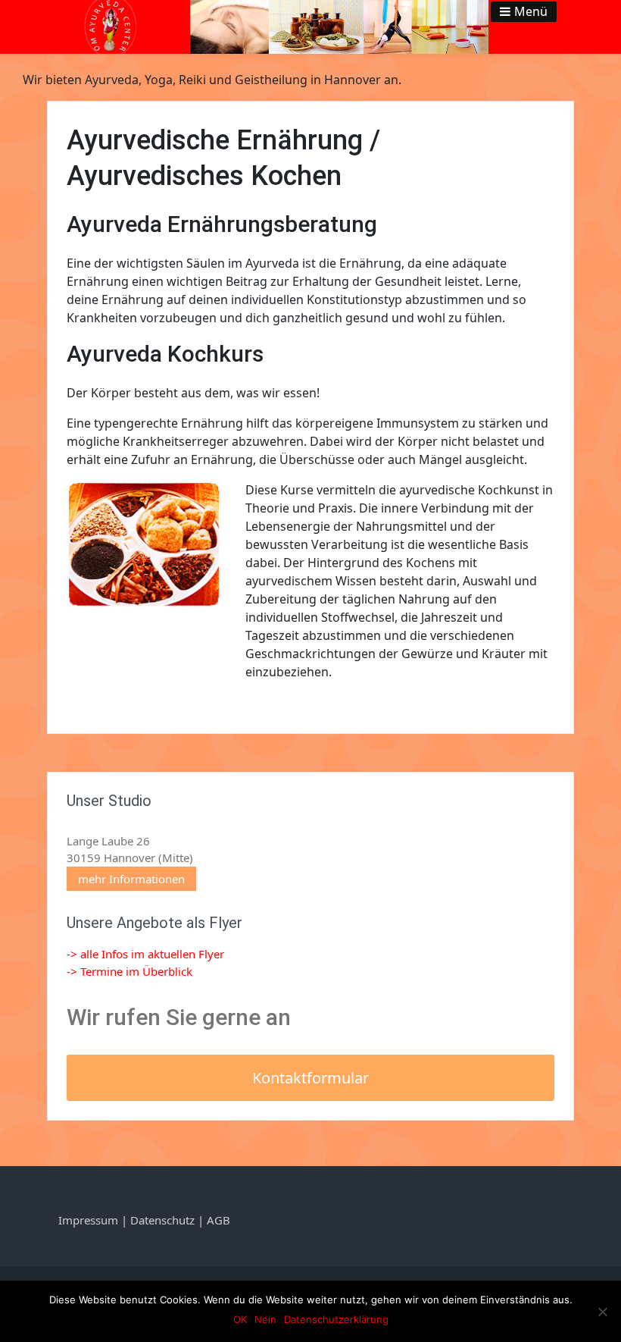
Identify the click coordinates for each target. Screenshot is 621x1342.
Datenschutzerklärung (336, 1319)
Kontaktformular (310, 1078)
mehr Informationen (131, 878)
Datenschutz (162, 1220)
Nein (265, 1319)
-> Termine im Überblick (129, 971)
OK (240, 1319)
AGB (218, 1220)
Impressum (89, 1220)
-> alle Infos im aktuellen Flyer (145, 953)
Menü (531, 11)
